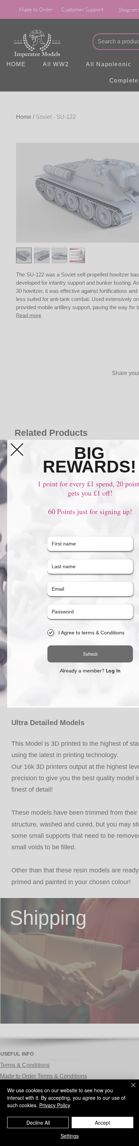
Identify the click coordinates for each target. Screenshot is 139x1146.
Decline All (38, 1122)
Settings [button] (70, 1135)
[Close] (129, 1089)
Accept (102, 1122)
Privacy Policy (54, 1105)
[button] (17, 449)
